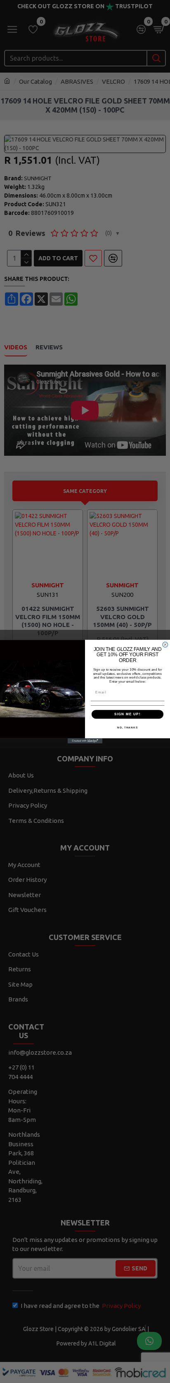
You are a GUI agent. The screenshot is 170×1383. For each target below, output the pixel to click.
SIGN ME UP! (127, 714)
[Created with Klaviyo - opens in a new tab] (85, 740)
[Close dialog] (165, 644)
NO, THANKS (127, 727)
